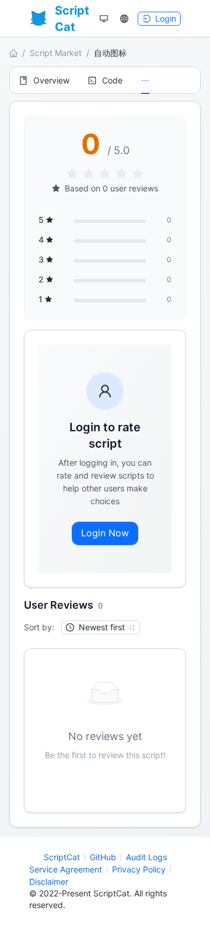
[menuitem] (44, 80)
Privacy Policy (139, 869)
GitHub (103, 857)
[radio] (72, 174)
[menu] (105, 80)
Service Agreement (65, 869)
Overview (51, 80)
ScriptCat (62, 857)
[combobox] (95, 627)
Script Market (56, 53)
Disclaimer (48, 881)
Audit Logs (146, 857)
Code (112, 80)
